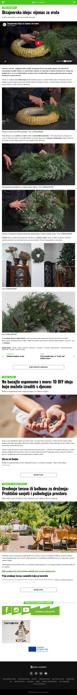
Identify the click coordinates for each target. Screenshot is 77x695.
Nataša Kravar (55, 348)
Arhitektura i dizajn (58, 679)
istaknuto (40, 348)
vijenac (12, 349)
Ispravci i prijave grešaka (49, 681)
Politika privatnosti (39, 684)
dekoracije (32, 348)
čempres (25, 348)
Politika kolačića (64, 681)
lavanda (47, 348)
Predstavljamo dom (23, 679)
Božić (19, 348)
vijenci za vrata (20, 349)
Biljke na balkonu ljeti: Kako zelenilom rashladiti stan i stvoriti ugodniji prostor (28, 571)
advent (15, 348)
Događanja (30, 681)
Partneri (34, 679)
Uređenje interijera (44, 679)
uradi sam (5, 349)
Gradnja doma (70, 679)
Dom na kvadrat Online (9, 679)
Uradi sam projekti (19, 681)
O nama (38, 681)
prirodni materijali (66, 348)
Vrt (11, 681)
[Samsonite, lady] (16, 643)
